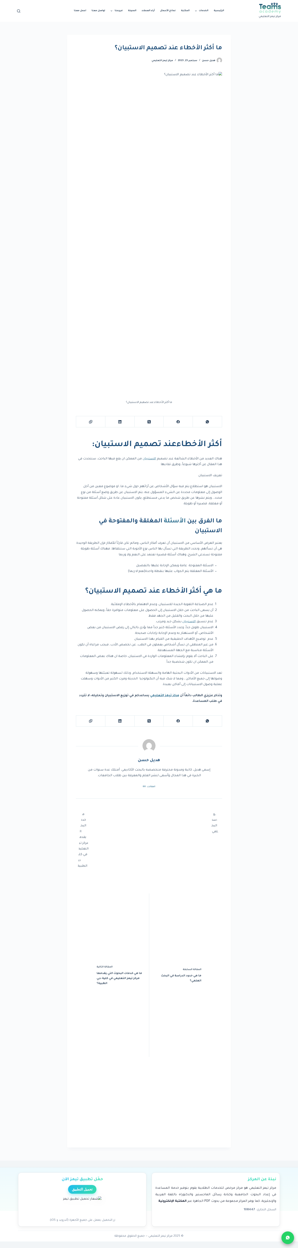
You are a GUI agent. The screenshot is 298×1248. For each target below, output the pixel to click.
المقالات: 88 (149, 787)
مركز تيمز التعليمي (162, 60)
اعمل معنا (80, 10)
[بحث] (18, 11)
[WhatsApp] (207, 421)
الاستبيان (149, 459)
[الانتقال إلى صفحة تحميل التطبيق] (82, 1206)
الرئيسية (219, 10)
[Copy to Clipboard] (90, 421)
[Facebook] (178, 421)
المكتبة (185, 10)
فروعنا (119, 10)
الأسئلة (175, 521)
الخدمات (203, 10)
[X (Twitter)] (149, 421)
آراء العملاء (148, 10)
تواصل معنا (98, 10)
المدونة (132, 10)
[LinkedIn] (119, 421)
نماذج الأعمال (168, 10)
